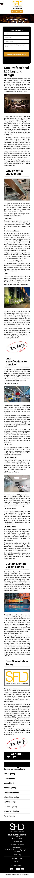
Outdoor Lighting (10, 807)
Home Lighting (9, 774)
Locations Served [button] (17, 865)
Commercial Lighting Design (14, 769)
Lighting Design (10, 802)
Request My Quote (16, 54)
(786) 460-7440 (17, 8)
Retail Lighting (9, 816)
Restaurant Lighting (11, 811)
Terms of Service (17, 858)
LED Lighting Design (11, 797)
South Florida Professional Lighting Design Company (17, 850)
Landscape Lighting (11, 792)
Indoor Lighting (10, 783)
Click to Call (17, 11)
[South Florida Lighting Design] (17, 827)
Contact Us (17, 861)
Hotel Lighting (9, 778)
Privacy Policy (17, 854)
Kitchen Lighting (10, 788)
